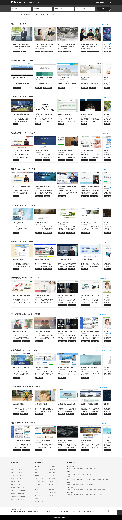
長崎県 (77, 494)
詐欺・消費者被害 (39, 481)
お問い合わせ (76, 511)
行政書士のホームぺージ (17, 478)
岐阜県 (81, 479)
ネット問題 (38, 484)
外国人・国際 (38, 496)
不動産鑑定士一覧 (105, 351)
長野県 (90, 479)
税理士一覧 (107, 242)
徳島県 (94, 489)
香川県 (90, 489)
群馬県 (87, 474)
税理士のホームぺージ (16, 484)
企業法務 (51, 484)
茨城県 (95, 474)
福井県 (107, 479)
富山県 (99, 479)
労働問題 (37, 475)
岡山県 (73, 489)
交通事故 (37, 493)
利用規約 (48, 511)
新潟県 (94, 479)
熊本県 (81, 494)
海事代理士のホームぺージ (17, 499)
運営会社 (68, 511)
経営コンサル (52, 496)
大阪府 (68, 484)
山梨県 (86, 479)
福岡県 (68, 494)
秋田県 (81, 469)
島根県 (81, 489)
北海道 (68, 469)
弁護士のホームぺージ (16, 470)
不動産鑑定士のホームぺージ (18, 493)
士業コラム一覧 (106, 24)
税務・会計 (51, 475)
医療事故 (37, 490)
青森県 (73, 469)
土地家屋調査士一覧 (105, 387)
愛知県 (68, 479)
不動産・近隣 (38, 487)
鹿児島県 (95, 494)
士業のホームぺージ (16, 467)
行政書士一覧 (106, 169)
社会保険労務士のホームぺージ (18, 487)
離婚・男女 (38, 469)
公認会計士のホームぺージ (17, 481)
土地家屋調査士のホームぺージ (18, 496)
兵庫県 (77, 484)
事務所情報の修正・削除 (88, 511)
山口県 (86, 489)
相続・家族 (38, 472)
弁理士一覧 (107, 97)
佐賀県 (73, 494)
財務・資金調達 (53, 478)
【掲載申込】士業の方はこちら (102, 2)
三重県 (73, 479)
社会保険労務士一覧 (105, 278)
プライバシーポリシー (58, 511)
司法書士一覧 (106, 133)
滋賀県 (81, 484)
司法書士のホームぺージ (17, 475)
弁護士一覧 (107, 61)
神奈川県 (73, 474)
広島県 (68, 489)
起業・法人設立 (53, 469)
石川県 (103, 479)
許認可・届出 (52, 472)
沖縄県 (100, 494)
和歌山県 (91, 484)
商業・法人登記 (53, 493)
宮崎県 (90, 494)
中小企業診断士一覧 (105, 314)
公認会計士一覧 (106, 206)
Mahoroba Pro (18, 2)
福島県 (94, 469)
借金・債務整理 (39, 478)
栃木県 (91, 474)
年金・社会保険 (39, 501)
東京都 (68, 474)
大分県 (86, 494)
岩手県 (77, 469)
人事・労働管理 (53, 481)
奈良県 (86, 484)
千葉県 (82, 474)
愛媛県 (99, 489)
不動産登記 (51, 490)
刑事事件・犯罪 (39, 499)
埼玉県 (78, 474)
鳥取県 (77, 489)
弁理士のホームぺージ (16, 473)
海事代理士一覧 (106, 423)
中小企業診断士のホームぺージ (18, 490)
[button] (111, 43)
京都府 (73, 484)
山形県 (90, 469)
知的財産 (51, 487)
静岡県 (77, 479)
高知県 (103, 489)
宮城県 (86, 469)
